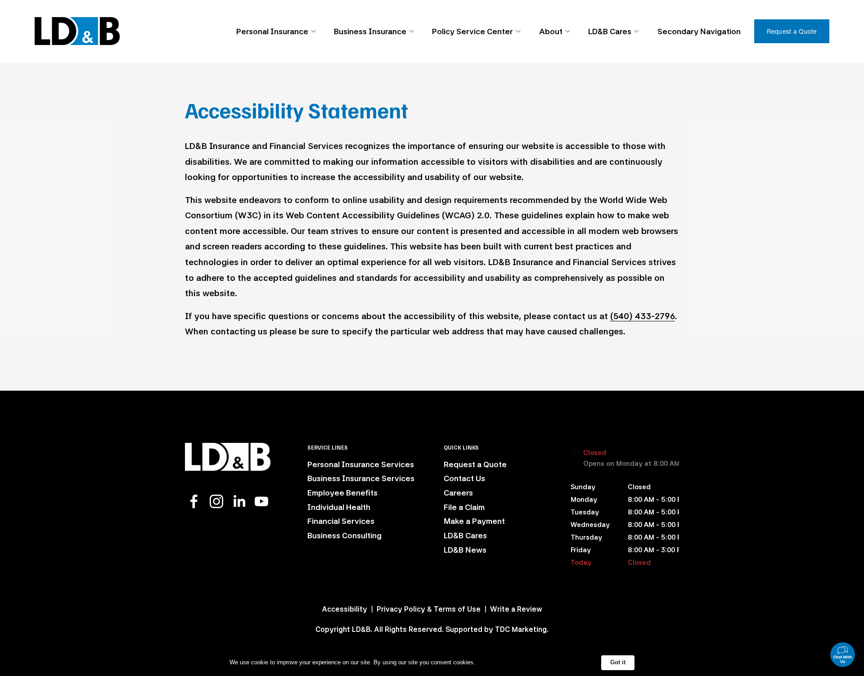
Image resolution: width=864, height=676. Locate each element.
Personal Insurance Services (360, 464)
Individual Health (338, 507)
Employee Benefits (342, 492)
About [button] (550, 31)
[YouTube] (261, 501)
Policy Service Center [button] (472, 31)
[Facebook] (194, 501)
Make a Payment (474, 521)
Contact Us (464, 478)
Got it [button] (618, 662)
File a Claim (464, 507)
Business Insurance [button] (370, 31)
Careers (458, 492)
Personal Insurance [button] (272, 31)
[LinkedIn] (239, 501)
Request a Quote (792, 31)
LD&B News (465, 549)
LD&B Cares (465, 535)
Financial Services (340, 521)
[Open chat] (842, 654)
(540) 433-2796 (642, 316)
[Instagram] (216, 501)
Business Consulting (344, 535)
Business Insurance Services (360, 478)
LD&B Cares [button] (609, 31)
